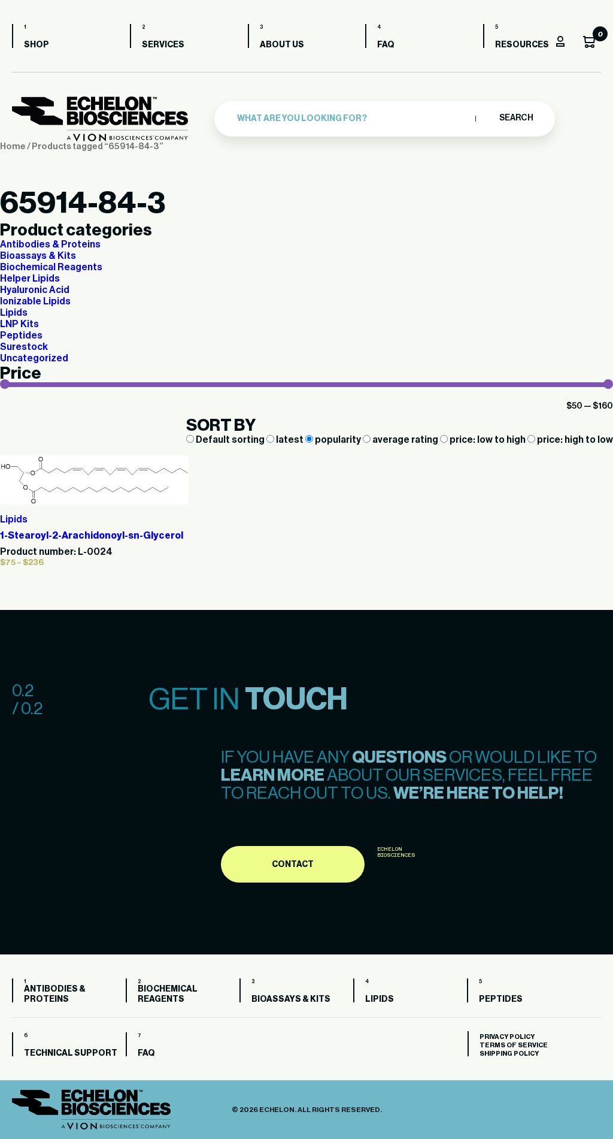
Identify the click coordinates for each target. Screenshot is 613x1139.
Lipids (14, 313)
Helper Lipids (30, 278)
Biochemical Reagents (51, 267)
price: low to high (487, 440)
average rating (405, 440)
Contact (293, 864)
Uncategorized (34, 358)
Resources (522, 45)
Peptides (21, 335)
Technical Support (70, 1053)
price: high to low (574, 440)
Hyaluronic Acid (34, 290)
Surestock (24, 347)
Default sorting (230, 440)
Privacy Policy (507, 1037)
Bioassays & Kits (38, 256)
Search (515, 118)
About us (282, 45)
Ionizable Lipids (35, 301)
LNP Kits (19, 324)
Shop (36, 45)
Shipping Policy (509, 1053)
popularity (338, 440)
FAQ (385, 45)
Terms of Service (514, 1045)
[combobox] (353, 119)
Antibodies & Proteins (50, 244)
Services (163, 45)
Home (13, 146)
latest (289, 440)
